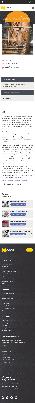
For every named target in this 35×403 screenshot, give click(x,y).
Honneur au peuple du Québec (10, 279)
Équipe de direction (7, 306)
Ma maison (5, 266)
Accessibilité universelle (8, 308)
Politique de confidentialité (9, 386)
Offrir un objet (6, 357)
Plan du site (5, 311)
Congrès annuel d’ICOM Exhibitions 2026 (13, 342)
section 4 (25, 181)
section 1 (4, 181)
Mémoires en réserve (7, 281)
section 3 (18, 181)
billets (28, 250)
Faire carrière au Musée (8, 320)
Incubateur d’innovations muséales (11, 340)
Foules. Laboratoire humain (9, 274)
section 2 (11, 181)
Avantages (5, 325)
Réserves (4, 355)
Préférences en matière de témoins (11, 389)
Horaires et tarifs (8, 2)
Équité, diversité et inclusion (10, 328)
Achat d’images (6, 362)
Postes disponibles (7, 323)
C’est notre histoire (7, 264)
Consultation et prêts (8, 360)
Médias (4, 301)
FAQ (3, 365)
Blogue (4, 345)
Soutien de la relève (7, 330)
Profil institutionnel (7, 298)
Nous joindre (5, 296)
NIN (3, 276)
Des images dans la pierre (9, 271)
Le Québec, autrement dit (9, 269)
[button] (30, 2)
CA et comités (6, 303)
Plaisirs (4, 284)
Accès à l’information (8, 293)
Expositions (6, 260)
